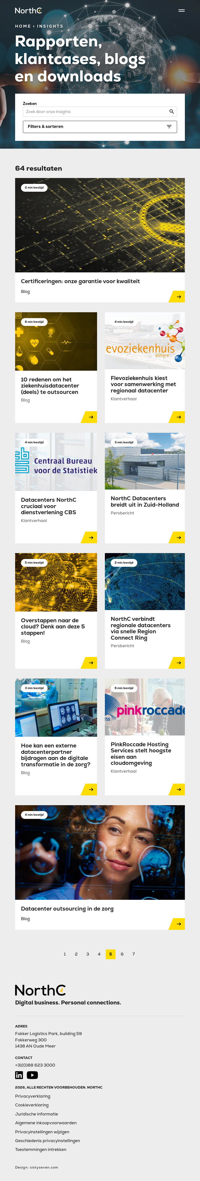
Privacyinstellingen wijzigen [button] (42, 1132)
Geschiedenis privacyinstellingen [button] (47, 1140)
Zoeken (30, 104)
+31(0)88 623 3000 (35, 1065)
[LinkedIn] (19, 1075)
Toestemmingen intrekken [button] (40, 1149)
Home (23, 26)
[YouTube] (32, 1075)
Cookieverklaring (32, 1105)
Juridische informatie (36, 1114)
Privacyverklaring (32, 1096)
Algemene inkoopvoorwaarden (46, 1122)
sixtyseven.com (44, 1167)
